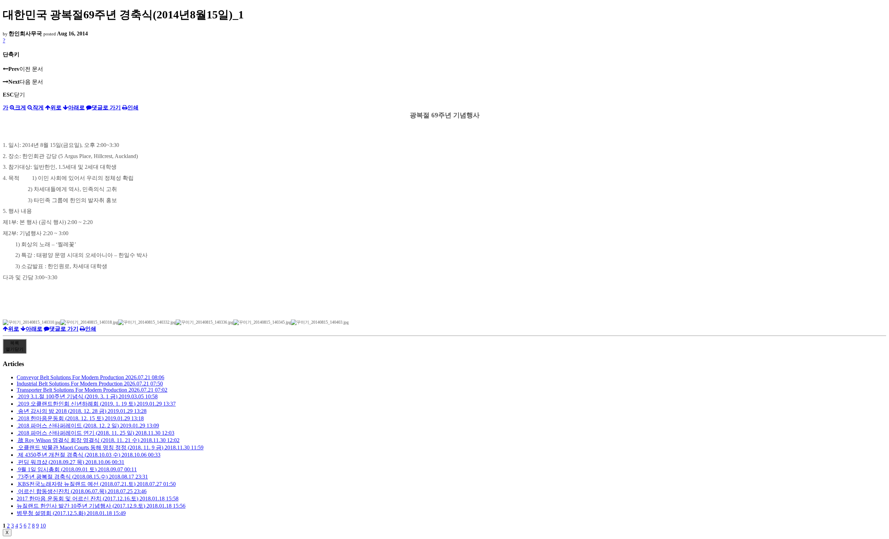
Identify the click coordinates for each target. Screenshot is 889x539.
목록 (15, 346)
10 (43, 526)
